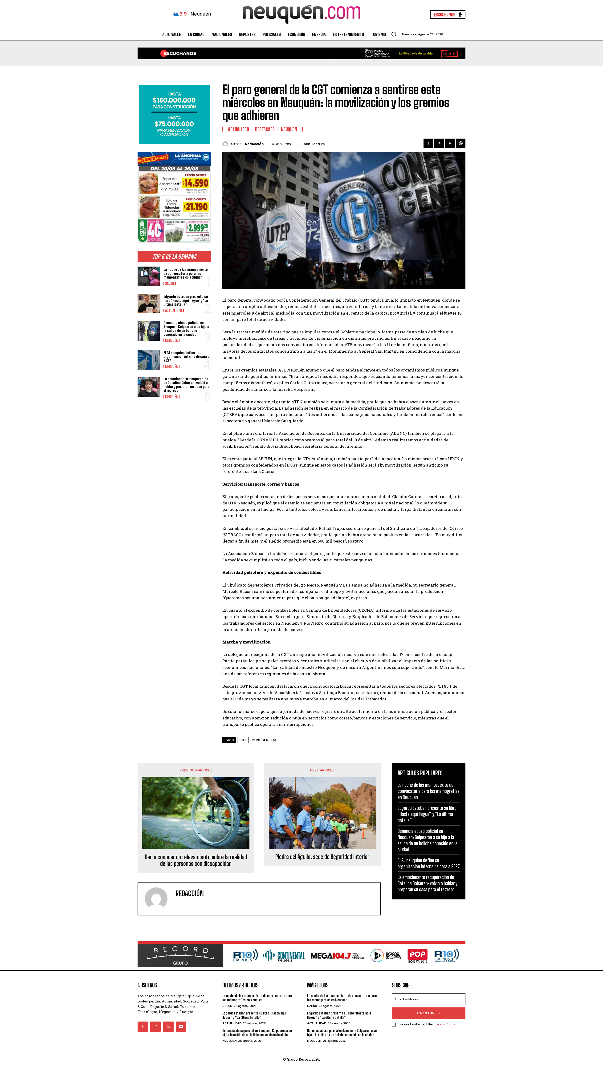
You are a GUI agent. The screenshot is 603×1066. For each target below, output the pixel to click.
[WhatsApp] (460, 143)
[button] (393, 34)
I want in (426, 1013)
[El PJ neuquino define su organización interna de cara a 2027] (149, 359)
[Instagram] (155, 1027)
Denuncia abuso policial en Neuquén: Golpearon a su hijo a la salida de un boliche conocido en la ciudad (186, 328)
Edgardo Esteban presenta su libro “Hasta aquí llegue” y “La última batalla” (185, 300)
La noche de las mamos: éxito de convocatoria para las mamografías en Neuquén (185, 273)
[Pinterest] (450, 143)
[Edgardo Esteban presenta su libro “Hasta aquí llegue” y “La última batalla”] (149, 303)
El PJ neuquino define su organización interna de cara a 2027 (186, 357)
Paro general (264, 740)
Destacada (265, 129)
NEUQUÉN (171, 340)
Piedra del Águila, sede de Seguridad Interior (322, 857)
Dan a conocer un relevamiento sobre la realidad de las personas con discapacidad (196, 860)
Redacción (254, 144)
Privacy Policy (444, 1024)
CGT (243, 740)
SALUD (169, 283)
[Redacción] (226, 144)
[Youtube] (181, 1027)
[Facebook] (428, 143)
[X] (439, 143)
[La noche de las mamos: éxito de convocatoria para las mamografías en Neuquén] (149, 276)
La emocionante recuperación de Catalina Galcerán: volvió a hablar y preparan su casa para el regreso (186, 385)
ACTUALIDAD (173, 310)
